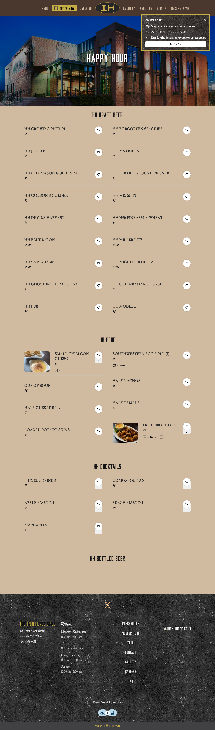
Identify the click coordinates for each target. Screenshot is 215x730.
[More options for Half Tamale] (187, 404)
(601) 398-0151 (28, 642)
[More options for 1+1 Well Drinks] (98, 482)
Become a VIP (180, 8)
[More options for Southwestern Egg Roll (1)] (187, 355)
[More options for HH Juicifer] (98, 152)
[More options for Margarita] (98, 526)
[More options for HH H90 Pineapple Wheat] (187, 219)
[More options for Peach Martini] (187, 504)
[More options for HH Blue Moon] (98, 241)
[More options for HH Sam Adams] (98, 263)
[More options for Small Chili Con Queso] (98, 355)
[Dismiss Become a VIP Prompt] (204, 19)
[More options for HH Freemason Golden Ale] (98, 174)
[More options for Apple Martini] (98, 504)
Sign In (162, 8)
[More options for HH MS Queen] (187, 152)
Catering (86, 8)
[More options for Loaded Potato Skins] (98, 431)
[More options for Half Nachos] (187, 382)
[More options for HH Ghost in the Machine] (98, 285)
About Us (146, 8)
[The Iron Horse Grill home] (107, 8)
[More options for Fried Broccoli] (187, 426)
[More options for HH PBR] (98, 307)
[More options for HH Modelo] (187, 307)
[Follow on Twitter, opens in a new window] (107, 607)
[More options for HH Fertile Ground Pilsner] (187, 174)
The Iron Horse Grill (177, 629)
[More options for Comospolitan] (187, 482)
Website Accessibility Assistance (108, 702)
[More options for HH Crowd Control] (98, 130)
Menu (44, 8)
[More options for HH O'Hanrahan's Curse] (187, 285)
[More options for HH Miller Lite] (187, 241)
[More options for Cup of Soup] (98, 387)
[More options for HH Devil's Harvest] (98, 219)
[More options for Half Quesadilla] (98, 409)
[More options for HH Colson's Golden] (98, 197)
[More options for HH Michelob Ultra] (187, 263)
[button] (130, 8)
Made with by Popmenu (61, 726)
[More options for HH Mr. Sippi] (187, 197)
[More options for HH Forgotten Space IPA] (187, 130)
